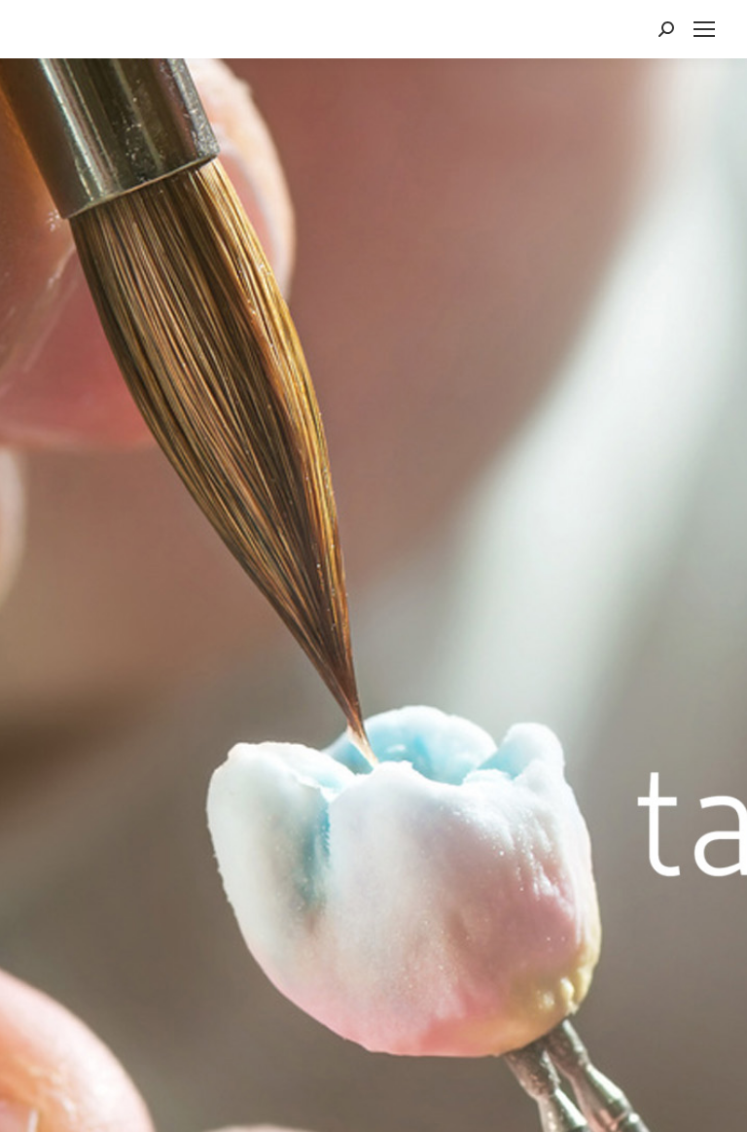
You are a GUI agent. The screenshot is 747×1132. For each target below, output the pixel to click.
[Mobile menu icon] (704, 29)
